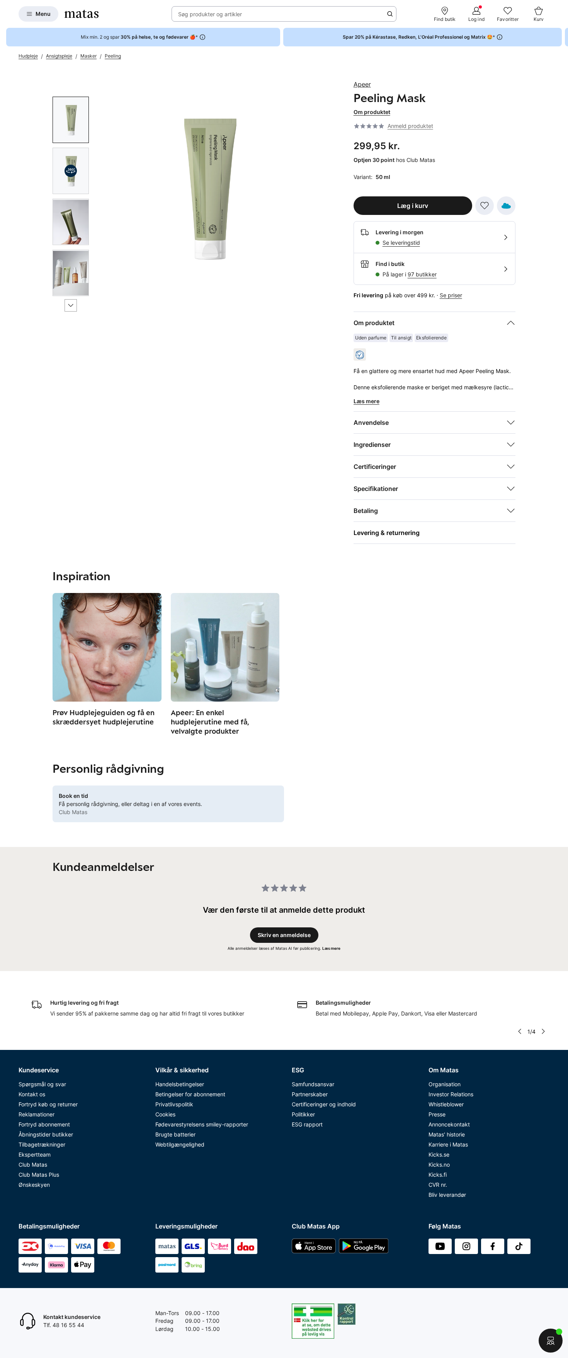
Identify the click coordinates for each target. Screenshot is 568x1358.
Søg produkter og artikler (210, 14)
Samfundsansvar (313, 1084)
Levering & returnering (387, 533)
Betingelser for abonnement (190, 1094)
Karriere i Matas (448, 1144)
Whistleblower (446, 1104)
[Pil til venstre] (520, 1031)
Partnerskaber (310, 1094)
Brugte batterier (175, 1134)
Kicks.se (439, 1154)
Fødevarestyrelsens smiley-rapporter (201, 1124)
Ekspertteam (35, 1154)
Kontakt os (32, 1094)
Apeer (362, 84)
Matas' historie (447, 1134)
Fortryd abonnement (44, 1124)
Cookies (165, 1114)
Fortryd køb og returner (48, 1104)
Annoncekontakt (449, 1124)
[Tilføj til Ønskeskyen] (506, 205)
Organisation (445, 1084)
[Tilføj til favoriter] (484, 205)
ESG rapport (307, 1124)
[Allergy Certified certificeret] (360, 354)
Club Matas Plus (39, 1174)
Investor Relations (451, 1094)
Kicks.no (439, 1164)
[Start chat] (551, 1341)
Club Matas (33, 1164)
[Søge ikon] (390, 14)
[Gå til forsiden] (82, 14)
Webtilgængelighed (179, 1144)
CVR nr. (438, 1184)
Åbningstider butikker (46, 1134)
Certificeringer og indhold (324, 1104)
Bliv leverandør (447, 1194)
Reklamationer (36, 1114)
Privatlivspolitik (174, 1104)
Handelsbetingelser (179, 1084)
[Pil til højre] (562, 37)
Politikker (303, 1114)
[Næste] (71, 305)
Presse (437, 1114)
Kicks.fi (438, 1174)
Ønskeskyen (34, 1184)
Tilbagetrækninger (42, 1144)
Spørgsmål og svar (42, 1084)
